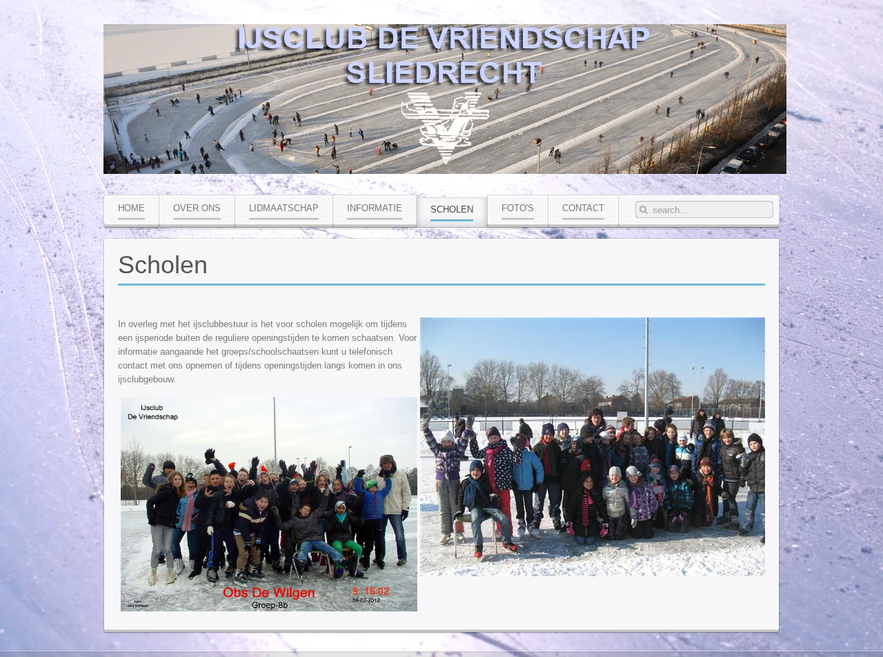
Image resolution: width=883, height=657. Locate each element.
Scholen (163, 265)
